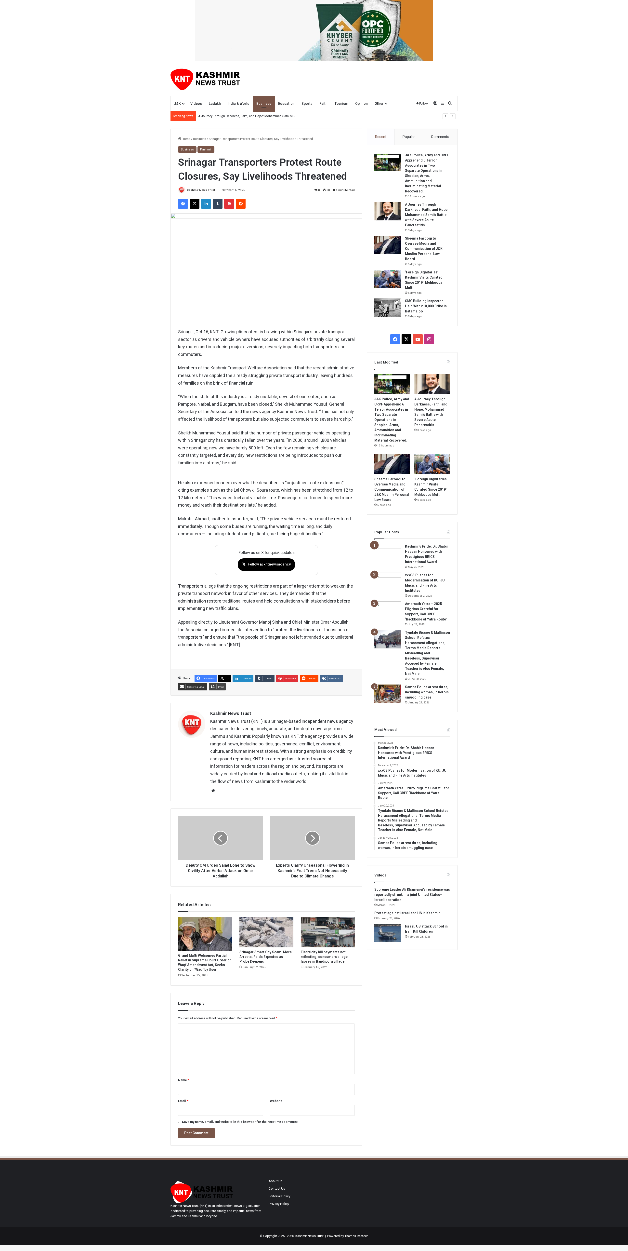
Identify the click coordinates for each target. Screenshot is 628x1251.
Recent (380, 137)
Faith (323, 104)
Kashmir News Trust (201, 190)
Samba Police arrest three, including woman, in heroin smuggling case (427, 692)
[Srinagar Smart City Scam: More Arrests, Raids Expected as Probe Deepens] (266, 932)
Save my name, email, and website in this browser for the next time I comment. (240, 1122)
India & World (238, 104)
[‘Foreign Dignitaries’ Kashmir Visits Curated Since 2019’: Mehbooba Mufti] (387, 279)
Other (379, 104)
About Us (275, 1181)
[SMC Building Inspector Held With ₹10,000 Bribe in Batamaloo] (387, 307)
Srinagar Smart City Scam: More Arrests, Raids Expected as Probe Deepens (265, 956)
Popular (409, 137)
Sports (307, 104)
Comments (440, 137)
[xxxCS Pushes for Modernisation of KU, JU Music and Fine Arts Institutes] (387, 582)
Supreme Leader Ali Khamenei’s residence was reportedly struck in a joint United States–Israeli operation (412, 895)
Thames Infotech (356, 1236)
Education (286, 104)
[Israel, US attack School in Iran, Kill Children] (387, 933)
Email (183, 1101)
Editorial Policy (279, 1196)
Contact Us (277, 1188)
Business (263, 104)
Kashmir (206, 149)
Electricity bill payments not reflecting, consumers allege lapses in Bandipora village (324, 956)
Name (183, 1080)
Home (185, 139)
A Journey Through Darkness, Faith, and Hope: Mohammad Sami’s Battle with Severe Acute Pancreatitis (271, 116)
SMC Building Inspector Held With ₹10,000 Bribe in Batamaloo (426, 306)
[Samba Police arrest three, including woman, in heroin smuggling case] (387, 694)
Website (276, 1101)
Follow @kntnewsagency (266, 564)
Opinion (361, 104)
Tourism (341, 104)
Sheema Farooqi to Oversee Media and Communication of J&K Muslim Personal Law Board (424, 248)
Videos (196, 104)
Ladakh (215, 104)
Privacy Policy (279, 1204)
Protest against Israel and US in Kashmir (407, 913)
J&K (177, 104)
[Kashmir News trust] (205, 78)
